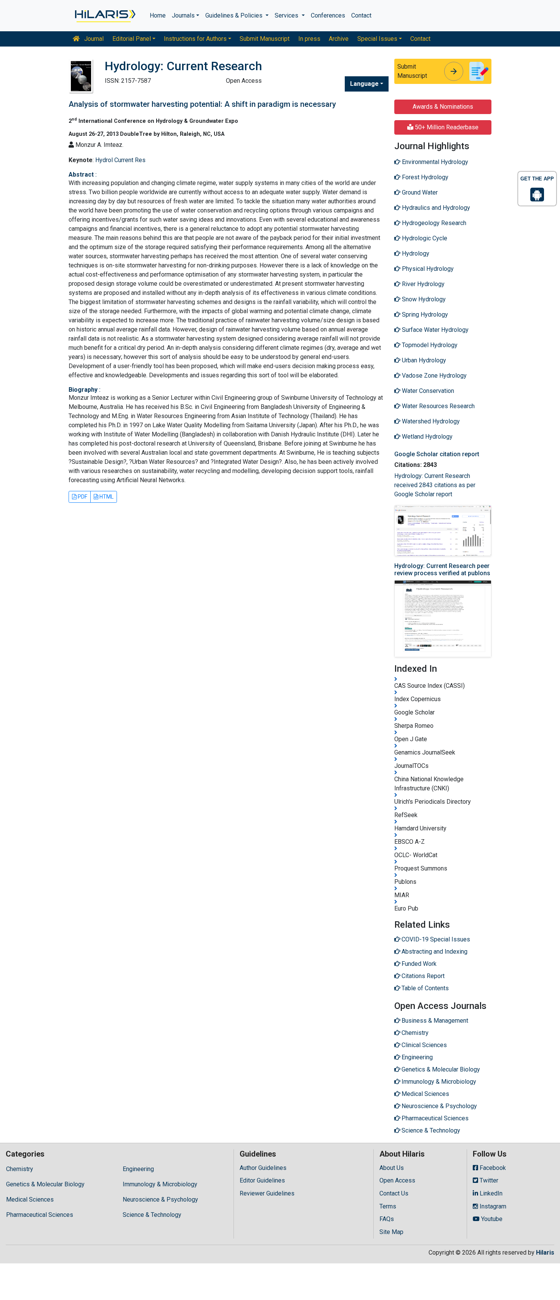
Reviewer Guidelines (267, 1193)
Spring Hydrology (424, 314)
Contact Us (393, 1193)
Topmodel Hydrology (429, 345)
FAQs (386, 1219)
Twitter (488, 1180)
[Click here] (105, 15)
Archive (339, 38)
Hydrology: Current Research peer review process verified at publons (442, 569)
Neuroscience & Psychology (160, 1199)
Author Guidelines (263, 1167)
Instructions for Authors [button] (195, 38)
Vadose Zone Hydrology (433, 375)
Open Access (397, 1180)
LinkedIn (490, 1193)
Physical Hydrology (427, 268)
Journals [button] (183, 15)
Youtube (491, 1219)
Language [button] (364, 83)
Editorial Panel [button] (131, 38)
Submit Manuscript (265, 38)
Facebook (492, 1167)
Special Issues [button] (377, 38)
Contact (361, 15)
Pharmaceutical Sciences (39, 1214)
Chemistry (19, 1169)
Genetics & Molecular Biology (45, 1184)
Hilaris (545, 1252)
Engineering (138, 1169)
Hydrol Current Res (120, 160)
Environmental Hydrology (434, 162)
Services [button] (287, 15)
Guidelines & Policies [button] (234, 15)
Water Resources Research (437, 406)
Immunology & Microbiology (160, 1184)
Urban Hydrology (423, 360)
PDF (82, 497)
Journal (93, 38)
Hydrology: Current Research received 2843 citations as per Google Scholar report (434, 485)
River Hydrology (422, 284)
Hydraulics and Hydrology (435, 207)
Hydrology (414, 253)
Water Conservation (427, 390)
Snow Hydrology (423, 299)
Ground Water (419, 192)
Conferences (328, 15)
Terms (387, 1206)
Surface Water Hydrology (434, 329)
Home (158, 15)
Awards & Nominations (443, 106)
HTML (106, 497)
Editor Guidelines (262, 1180)
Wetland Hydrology (426, 436)
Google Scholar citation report (436, 454)
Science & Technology (152, 1214)
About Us (391, 1167)
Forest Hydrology (424, 177)
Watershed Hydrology (430, 421)
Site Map (391, 1232)
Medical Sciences (30, 1199)
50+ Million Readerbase (445, 127)
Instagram (492, 1206)
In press (309, 38)
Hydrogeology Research (433, 223)
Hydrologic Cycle (423, 238)
